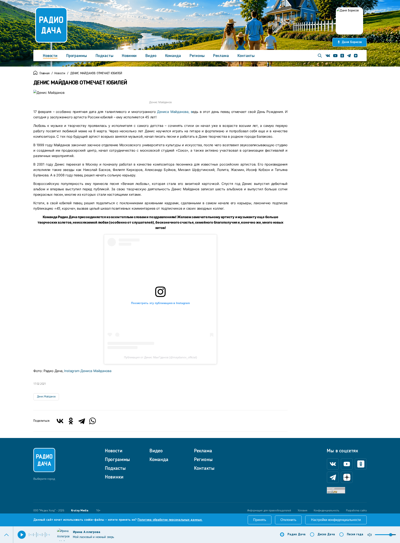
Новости (50, 56)
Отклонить (288, 520)
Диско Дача (326, 534)
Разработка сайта (356, 510)
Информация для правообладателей (269, 510)
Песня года (355, 534)
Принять (259, 520)
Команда (173, 56)
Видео (150, 56)
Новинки (129, 56)
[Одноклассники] (71, 421)
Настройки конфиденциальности (336, 520)
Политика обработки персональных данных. (170, 520)
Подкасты (104, 56)
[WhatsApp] (93, 421)
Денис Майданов (46, 396)
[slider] (390, 534)
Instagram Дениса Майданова (87, 371)
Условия (302, 510)
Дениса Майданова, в (174, 112)
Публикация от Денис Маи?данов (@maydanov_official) (160, 357)
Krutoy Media (79, 510)
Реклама (221, 56)
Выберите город (44, 478)
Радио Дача (297, 534)
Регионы (197, 56)
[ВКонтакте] (60, 421)
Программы (76, 56)
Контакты (246, 56)
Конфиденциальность (326, 510)
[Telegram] (82, 421)
